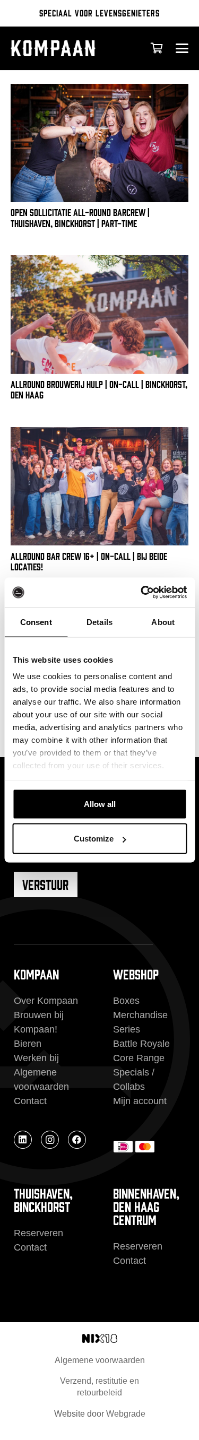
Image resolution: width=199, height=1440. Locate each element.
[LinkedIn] (23, 1140)
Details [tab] (99, 621)
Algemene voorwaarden (100, 1360)
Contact (30, 1101)
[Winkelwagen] (156, 48)
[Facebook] (77, 1140)
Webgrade (125, 1413)
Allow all (100, 803)
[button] (181, 48)
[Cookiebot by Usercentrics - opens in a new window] (142, 593)
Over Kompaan (46, 1000)
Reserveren (38, 1233)
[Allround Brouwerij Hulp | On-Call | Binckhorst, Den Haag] (99, 314)
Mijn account (140, 1101)
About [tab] (163, 621)
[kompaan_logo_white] (65, 48)
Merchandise (140, 1015)
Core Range (139, 1058)
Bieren (27, 1043)
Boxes (126, 1000)
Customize (94, 838)
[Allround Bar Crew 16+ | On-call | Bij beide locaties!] (99, 486)
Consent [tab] (36, 621)
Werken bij (36, 1058)
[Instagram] (50, 1140)
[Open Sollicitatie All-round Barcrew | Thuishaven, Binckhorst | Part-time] (99, 143)
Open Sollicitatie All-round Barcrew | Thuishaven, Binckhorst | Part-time (80, 217)
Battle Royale (141, 1043)
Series (126, 1029)
